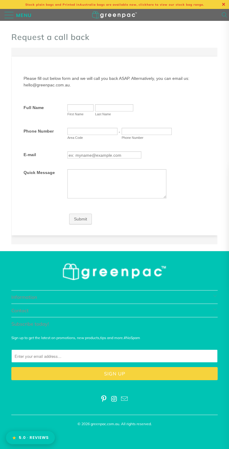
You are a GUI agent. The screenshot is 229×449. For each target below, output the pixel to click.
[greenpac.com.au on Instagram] (114, 399)
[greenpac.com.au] (114, 15)
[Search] (225, 15)
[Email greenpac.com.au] (124, 399)
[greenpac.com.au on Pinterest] (103, 399)
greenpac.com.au (105, 424)
